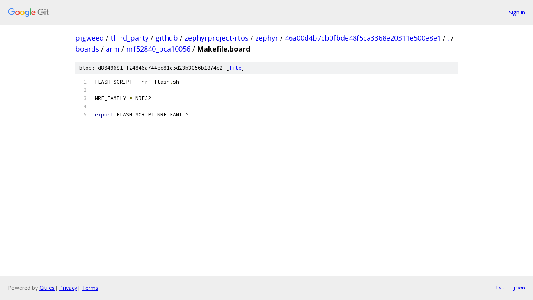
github (166, 38)
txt (500, 287)
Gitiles (47, 287)
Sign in (517, 12)
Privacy (68, 287)
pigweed (89, 38)
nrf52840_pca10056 (158, 49)
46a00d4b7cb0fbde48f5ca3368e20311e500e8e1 (363, 38)
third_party (129, 38)
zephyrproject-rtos (217, 38)
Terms (90, 287)
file (235, 67)
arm (112, 49)
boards (87, 49)
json (519, 287)
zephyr (266, 38)
